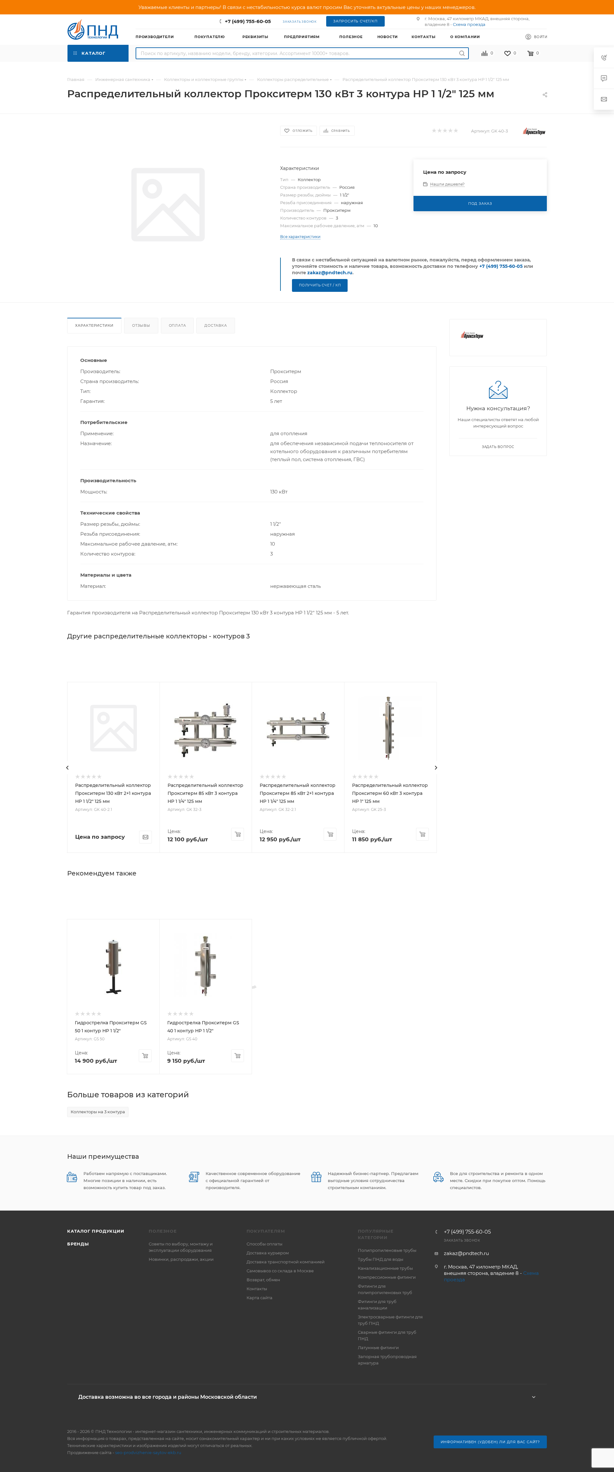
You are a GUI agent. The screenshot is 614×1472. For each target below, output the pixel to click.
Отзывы (141, 325)
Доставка (215, 325)
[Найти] (462, 53)
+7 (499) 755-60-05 (248, 21)
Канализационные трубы (385, 1268)
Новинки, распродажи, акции (181, 1259)
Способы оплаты (264, 1243)
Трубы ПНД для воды (380, 1259)
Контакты (257, 1288)
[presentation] (67, 767)
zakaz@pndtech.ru (329, 273)
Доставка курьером (268, 1252)
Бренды (78, 1243)
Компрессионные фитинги (387, 1277)
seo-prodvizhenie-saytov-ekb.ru (148, 1452)
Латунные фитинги (378, 1347)
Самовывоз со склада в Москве (280, 1270)
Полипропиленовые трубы (387, 1250)
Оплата (177, 325)
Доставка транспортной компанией (286, 1261)
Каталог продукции (95, 1231)
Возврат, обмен (263, 1279)
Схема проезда (469, 24)
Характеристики (94, 325)
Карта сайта (259, 1297)
